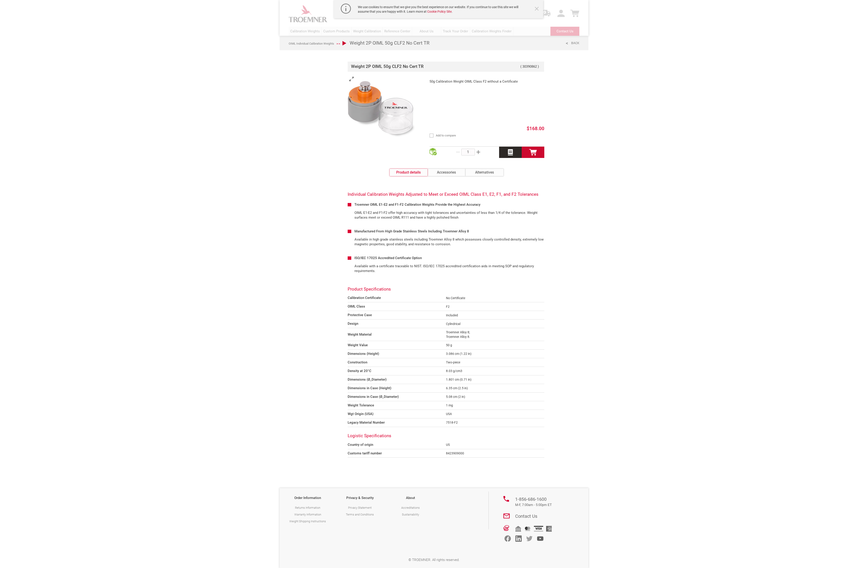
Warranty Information (307, 514)
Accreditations (410, 507)
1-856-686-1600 (533, 501)
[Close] (537, 9)
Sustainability (410, 514)
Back (575, 43)
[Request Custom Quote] (510, 152)
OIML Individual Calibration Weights (311, 43)
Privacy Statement (360, 507)
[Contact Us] (506, 515)
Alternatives (484, 172)
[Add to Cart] (533, 152)
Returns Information (307, 507)
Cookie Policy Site (439, 11)
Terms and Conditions (360, 514)
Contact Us (526, 516)
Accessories (446, 172)
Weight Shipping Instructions (307, 521)
